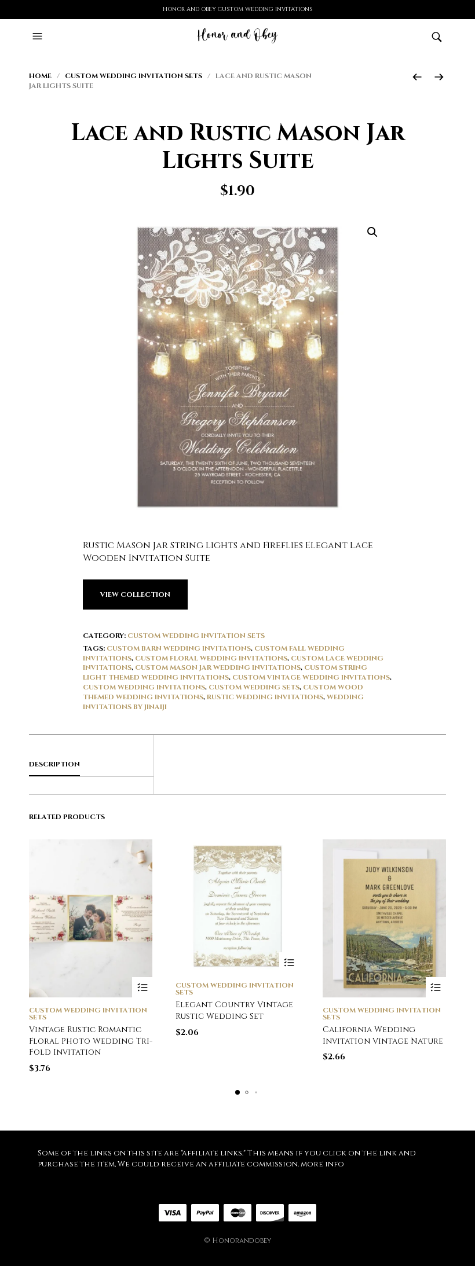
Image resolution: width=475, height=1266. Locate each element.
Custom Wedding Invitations (144, 687)
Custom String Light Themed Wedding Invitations (225, 672)
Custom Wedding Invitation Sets (133, 75)
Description (54, 764)
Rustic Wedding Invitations (265, 697)
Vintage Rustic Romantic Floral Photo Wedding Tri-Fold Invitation (90, 1041)
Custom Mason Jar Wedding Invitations (218, 667)
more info (322, 1164)
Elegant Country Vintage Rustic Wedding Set (234, 1010)
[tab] (91, 765)
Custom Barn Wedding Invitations (179, 648)
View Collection (135, 594)
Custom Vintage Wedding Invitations (311, 677)
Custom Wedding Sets (254, 687)
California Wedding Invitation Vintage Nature (383, 1035)
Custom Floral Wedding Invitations (211, 658)
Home (40, 75)
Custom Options (142, 987)
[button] (39, 36)
